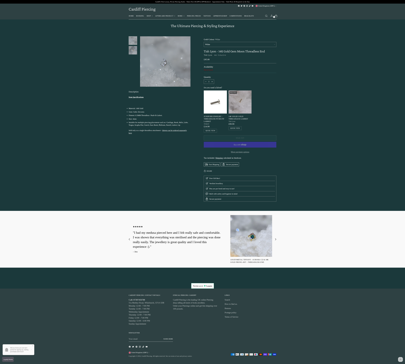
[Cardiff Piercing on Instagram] (247, 6)
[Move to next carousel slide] (275, 239)
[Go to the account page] (271, 16)
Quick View (210, 130)
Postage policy (230, 312)
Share (209, 171)
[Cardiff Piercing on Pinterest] (244, 6)
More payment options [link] (240, 152)
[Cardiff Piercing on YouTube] (252, 6)
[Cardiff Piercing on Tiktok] (250, 6)
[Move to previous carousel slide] (129, 239)
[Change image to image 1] (133, 40)
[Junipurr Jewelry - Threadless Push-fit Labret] (215, 102)
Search (227, 300)
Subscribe (168, 339)
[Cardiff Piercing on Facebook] (239, 6)
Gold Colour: (212, 39)
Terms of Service (231, 317)
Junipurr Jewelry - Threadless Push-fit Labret (214, 119)
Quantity (207, 77)
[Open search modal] (266, 16)
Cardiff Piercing (147, 356)
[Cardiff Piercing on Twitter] (241, 6)
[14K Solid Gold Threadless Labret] (240, 102)
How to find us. (231, 304)
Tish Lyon (208, 55)
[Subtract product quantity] (212, 82)
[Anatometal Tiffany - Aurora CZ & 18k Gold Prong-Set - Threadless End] (251, 236)
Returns (228, 308)
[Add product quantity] (206, 82)
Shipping (219, 158)
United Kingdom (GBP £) (266, 6)
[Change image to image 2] (133, 50)
